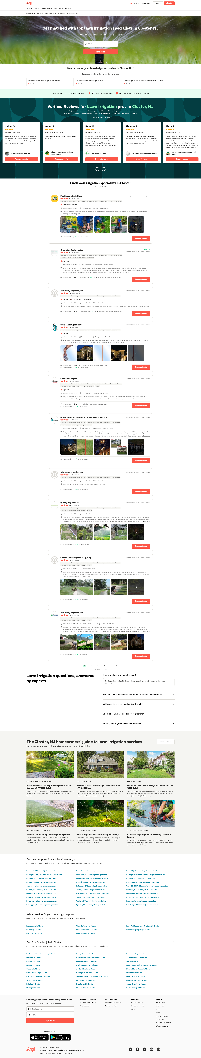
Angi (78, 781)
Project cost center (138, 1006)
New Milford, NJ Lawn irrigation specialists (92, 893)
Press (158, 1012)
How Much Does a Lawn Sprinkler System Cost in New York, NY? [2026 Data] (48, 786)
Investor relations (162, 1016)
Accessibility (46, 1050)
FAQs (133, 1009)
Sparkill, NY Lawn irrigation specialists (91, 905)
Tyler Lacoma (132, 830)
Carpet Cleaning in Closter (136, 984)
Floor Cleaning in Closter (135, 976)
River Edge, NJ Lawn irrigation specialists (142, 871)
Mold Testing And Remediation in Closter (141, 965)
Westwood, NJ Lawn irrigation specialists (92, 875)
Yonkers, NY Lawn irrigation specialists (91, 901)
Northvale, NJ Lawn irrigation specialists (41, 901)
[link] (7, 153)
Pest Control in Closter (84, 984)
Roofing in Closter (33, 961)
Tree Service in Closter (34, 980)
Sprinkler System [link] (50, 13)
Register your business (113, 1002)
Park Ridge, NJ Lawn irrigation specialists (142, 905)
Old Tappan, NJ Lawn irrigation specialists (42, 905)
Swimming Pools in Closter (86, 980)
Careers (158, 1009)
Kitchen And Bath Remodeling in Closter (41, 954)
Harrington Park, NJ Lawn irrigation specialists (44, 875)
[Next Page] (123, 666)
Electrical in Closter (33, 957)
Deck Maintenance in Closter (87, 965)
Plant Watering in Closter (85, 933)
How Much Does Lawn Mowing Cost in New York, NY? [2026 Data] (150, 786)
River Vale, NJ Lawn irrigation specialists (91, 871)
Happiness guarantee (163, 1023)
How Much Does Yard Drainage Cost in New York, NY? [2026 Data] (99, 786)
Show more (146, 436)
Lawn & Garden (47, 8)
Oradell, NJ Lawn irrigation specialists (90, 882)
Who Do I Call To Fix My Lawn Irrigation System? (48, 834)
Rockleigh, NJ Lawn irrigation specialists (41, 897)
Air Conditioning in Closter (86, 969)
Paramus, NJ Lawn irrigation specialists (141, 901)
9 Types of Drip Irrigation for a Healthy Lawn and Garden (149, 835)
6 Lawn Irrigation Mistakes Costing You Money (98, 834)
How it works (160, 1002)
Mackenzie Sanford (33, 781)
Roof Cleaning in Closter (135, 988)
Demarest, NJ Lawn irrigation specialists (41, 871)
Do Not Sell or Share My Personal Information (69, 1050)
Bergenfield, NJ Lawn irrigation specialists (92, 878)
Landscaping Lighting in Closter (138, 930)
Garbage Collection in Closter (87, 973)
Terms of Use (44, 1047)
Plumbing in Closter (33, 930)
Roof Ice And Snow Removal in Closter (90, 957)
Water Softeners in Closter (86, 926)
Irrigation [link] (40, 13)
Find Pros (100, 51)
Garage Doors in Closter (85, 954)
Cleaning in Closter (33, 969)
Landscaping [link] (30, 13)
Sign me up (50, 1021)
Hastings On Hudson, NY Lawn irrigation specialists (145, 875)
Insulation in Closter (134, 973)
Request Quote (141, 238)
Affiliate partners (162, 1026)
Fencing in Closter (33, 965)
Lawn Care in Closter (34, 933)
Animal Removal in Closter (136, 957)
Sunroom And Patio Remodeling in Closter (92, 976)
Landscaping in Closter (35, 926)
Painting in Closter (33, 984)
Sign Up (169, 3)
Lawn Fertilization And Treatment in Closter (142, 926)
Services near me (86, 1006)
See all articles (165, 742)
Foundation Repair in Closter (137, 954)
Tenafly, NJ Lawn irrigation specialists (90, 890)
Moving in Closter (33, 988)
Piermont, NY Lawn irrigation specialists (141, 890)
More (55, 8)
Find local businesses (88, 1002)
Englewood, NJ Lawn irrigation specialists (142, 893)
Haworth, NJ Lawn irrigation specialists (41, 882)
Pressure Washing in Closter (36, 973)
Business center (111, 1006)
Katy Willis (81, 830)
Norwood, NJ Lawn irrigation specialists (41, 878)
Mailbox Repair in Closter (85, 988)
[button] (68, 224)
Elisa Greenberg (32, 830)
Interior (29, 8)
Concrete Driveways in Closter (137, 980)
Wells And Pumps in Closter (86, 930)
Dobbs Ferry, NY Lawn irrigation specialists (142, 897)
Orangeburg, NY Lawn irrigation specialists (142, 882)
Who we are (160, 1006)
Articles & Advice (65, 8)
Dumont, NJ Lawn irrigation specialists (41, 890)
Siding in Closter (132, 961)
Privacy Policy (54, 1047)
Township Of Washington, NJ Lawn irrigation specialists (147, 886)
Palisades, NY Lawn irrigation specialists (91, 886)
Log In (158, 3)
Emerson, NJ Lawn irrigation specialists (41, 893)
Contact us (160, 1019)
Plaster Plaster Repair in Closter (138, 969)
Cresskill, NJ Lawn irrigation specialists (41, 886)
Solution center (137, 1002)
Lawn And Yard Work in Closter (38, 976)
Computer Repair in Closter (86, 961)
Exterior (36, 8)
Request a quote (21, 159)
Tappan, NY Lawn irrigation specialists (90, 897)
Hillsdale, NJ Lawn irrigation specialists (141, 878)
